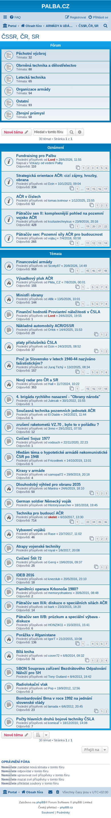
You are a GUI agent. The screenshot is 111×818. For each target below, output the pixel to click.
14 (87, 189)
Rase (52, 533)
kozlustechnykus (60, 221)
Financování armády (34, 262)
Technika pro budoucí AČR (39, 513)
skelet (52, 517)
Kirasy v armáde (30, 470)
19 (87, 226)
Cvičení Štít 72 (29, 558)
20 (93, 226)
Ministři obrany (29, 295)
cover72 (53, 655)
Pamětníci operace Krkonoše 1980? (47, 589)
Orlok (52, 329)
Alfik (51, 299)
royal (51, 550)
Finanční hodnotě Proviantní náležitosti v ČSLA (58, 312)
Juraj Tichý (55, 367)
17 (105, 189)
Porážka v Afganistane (36, 635)
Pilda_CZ (54, 282)
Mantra (53, 488)
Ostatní (22, 101)
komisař (53, 723)
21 (99, 226)
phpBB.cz (66, 807)
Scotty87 (54, 265)
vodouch (54, 442)
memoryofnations (60, 593)
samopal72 (55, 474)
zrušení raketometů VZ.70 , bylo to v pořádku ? (57, 424)
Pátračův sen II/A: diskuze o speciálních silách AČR (61, 603)
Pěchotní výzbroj (31, 53)
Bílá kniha (25, 652)
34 (93, 522)
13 (99, 243)
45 (87, 271)
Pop (51, 688)
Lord (51, 159)
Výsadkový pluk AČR (34, 278)
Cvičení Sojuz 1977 (33, 438)
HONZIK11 (55, 625)
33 (87, 522)
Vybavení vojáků (30, 530)
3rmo (51, 428)
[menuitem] (15, 17)
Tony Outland (57, 676)
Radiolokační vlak (32, 684)
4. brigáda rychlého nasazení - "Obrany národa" (58, 397)
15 (93, 189)
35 (99, 522)
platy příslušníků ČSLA (36, 342)
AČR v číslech (28, 196)
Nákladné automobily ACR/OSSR (45, 326)
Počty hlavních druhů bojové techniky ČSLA (55, 719)
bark (51, 606)
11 (87, 243)
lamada (53, 706)
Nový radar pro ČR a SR (37, 380)
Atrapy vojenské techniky (38, 546)
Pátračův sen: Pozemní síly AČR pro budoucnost (59, 234)
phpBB (41, 802)
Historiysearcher (59, 505)
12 (93, 243)
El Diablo (54, 414)
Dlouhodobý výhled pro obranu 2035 (48, 484)
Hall (50, 384)
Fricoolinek (55, 460)
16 (99, 189)
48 (105, 271)
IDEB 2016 (25, 575)
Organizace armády (33, 89)
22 (105, 226)
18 (105, 389)
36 (105, 522)
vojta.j (52, 238)
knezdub (54, 579)
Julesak (53, 400)
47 (99, 271)
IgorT (52, 639)
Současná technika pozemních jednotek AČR (55, 411)
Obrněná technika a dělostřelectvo (46, 65)
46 (93, 271)
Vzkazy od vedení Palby (46, 163)
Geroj (52, 562)
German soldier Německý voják (43, 501)
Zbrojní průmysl (30, 113)
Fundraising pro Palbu (36, 156)
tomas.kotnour (58, 200)
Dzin (51, 183)
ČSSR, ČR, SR (20, 37)
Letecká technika (31, 77)
